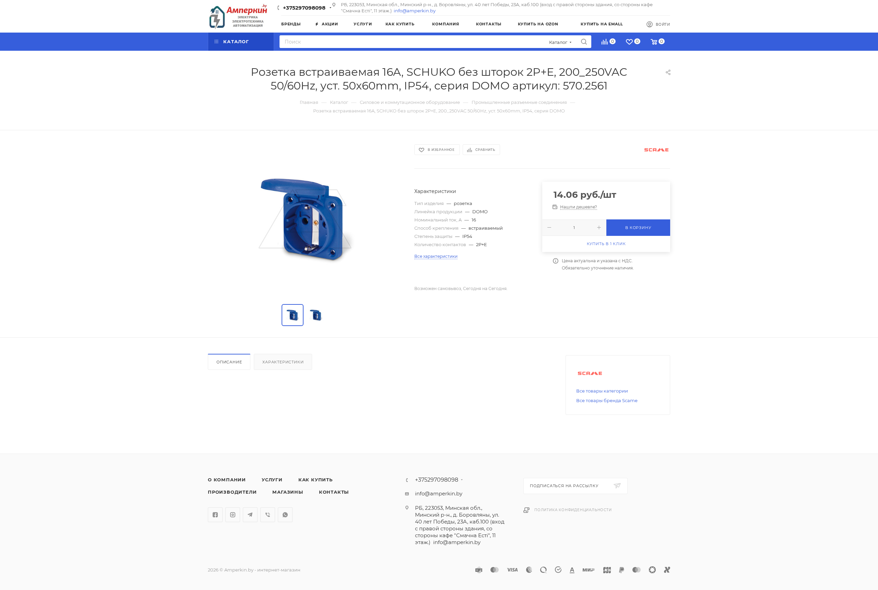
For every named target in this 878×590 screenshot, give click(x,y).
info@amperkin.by (415, 10)
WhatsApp (285, 514)
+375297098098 (304, 7)
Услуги (272, 479)
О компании (227, 479)
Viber (267, 514)
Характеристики (283, 362)
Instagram (232, 514)
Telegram (250, 514)
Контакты (334, 492)
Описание (229, 362)
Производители (232, 492)
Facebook (215, 514)
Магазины (287, 492)
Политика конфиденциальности (573, 510)
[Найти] (584, 41)
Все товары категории (602, 391)
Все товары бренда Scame (607, 400)
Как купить (315, 479)
